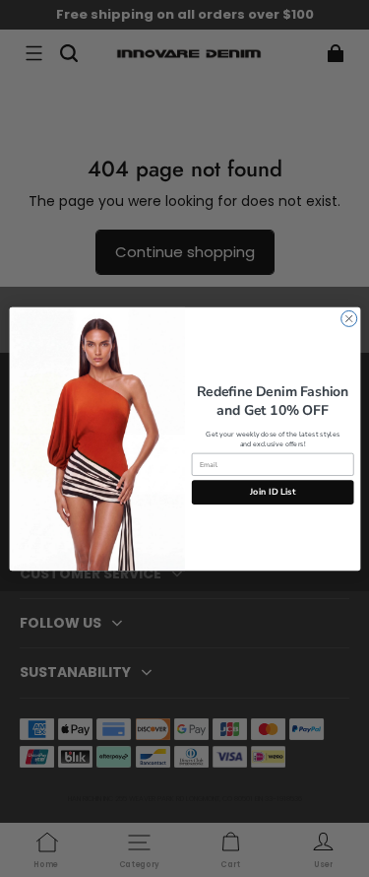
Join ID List (272, 492)
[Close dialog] (348, 318)
